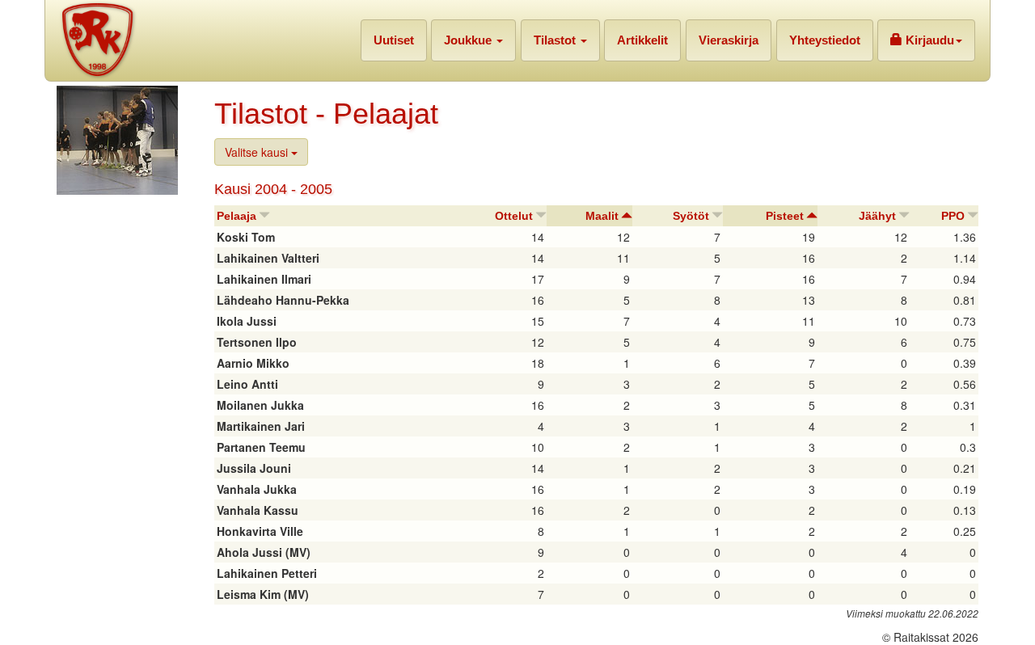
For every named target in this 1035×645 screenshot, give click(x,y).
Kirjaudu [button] (928, 40)
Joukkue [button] (469, 40)
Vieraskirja (728, 40)
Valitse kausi (258, 152)
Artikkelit (642, 40)
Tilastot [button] (556, 40)
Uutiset (394, 40)
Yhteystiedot (824, 40)
